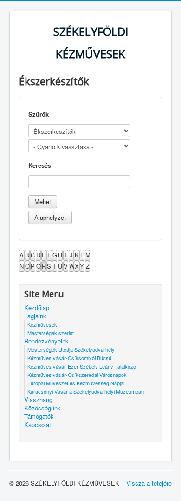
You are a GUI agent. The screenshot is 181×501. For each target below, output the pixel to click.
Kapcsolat (37, 425)
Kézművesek (42, 324)
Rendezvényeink (46, 341)
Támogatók (39, 416)
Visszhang (38, 400)
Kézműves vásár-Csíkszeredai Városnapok (77, 374)
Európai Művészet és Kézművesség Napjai (75, 383)
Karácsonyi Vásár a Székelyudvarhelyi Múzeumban (85, 391)
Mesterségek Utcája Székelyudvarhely (71, 349)
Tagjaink (35, 316)
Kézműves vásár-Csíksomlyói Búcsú (69, 358)
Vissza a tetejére (149, 483)
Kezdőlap (36, 307)
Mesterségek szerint (50, 332)
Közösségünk (42, 408)
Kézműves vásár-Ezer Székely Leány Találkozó (81, 366)
